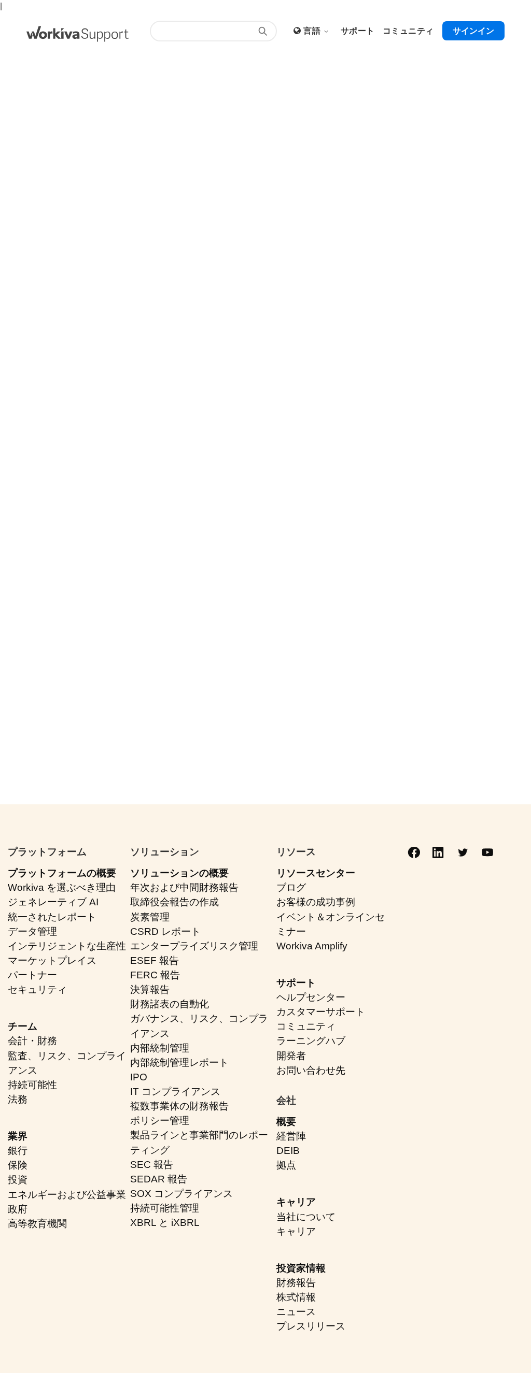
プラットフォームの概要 (62, 873)
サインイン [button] (473, 30)
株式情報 (296, 1297)
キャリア (296, 1201)
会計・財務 (32, 1040)
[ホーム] (77, 34)
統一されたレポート (52, 917)
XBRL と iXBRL (165, 1222)
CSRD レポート (165, 931)
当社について (306, 1216)
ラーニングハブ (310, 1040)
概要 (286, 1121)
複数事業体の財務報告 (179, 1106)
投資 (17, 1179)
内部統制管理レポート (179, 1062)
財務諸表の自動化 (169, 1004)
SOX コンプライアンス (181, 1193)
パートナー (32, 975)
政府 (17, 1209)
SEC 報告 (151, 1164)
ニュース (296, 1311)
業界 (17, 1136)
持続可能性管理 (164, 1208)
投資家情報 (301, 1268)
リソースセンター (315, 873)
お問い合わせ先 (310, 1070)
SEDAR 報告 (158, 1179)
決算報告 (150, 989)
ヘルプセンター (310, 997)
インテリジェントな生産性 (67, 946)
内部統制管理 (159, 1048)
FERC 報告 (155, 975)
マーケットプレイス (52, 960)
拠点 (286, 1165)
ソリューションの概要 (179, 873)
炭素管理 (150, 917)
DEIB (288, 1150)
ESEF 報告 (154, 960)
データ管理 (32, 931)
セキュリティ (37, 989)
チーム (22, 1026)
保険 (17, 1165)
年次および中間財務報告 (184, 887)
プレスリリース (310, 1326)
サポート (296, 982)
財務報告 (296, 1282)
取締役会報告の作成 (174, 902)
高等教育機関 (37, 1223)
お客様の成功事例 (315, 902)
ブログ (291, 887)
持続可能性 (32, 1084)
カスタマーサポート (320, 1011)
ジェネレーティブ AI (53, 902)
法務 (17, 1099)
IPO (138, 1077)
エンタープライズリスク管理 (194, 946)
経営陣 (291, 1136)
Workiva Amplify (311, 946)
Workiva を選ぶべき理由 (62, 887)
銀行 (17, 1150)
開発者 (291, 1055)
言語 (313, 30)
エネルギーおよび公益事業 (67, 1194)
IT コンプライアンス (175, 1091)
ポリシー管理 (159, 1120)
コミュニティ (306, 1026)
